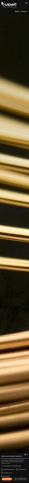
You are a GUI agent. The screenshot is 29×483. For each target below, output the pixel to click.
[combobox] (25, 454)
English (24, 11)
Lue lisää (8, 463)
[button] (14, 476)
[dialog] (14, 468)
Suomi (17, 11)
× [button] (27, 454)
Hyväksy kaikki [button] (7, 479)
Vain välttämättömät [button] (20, 479)
